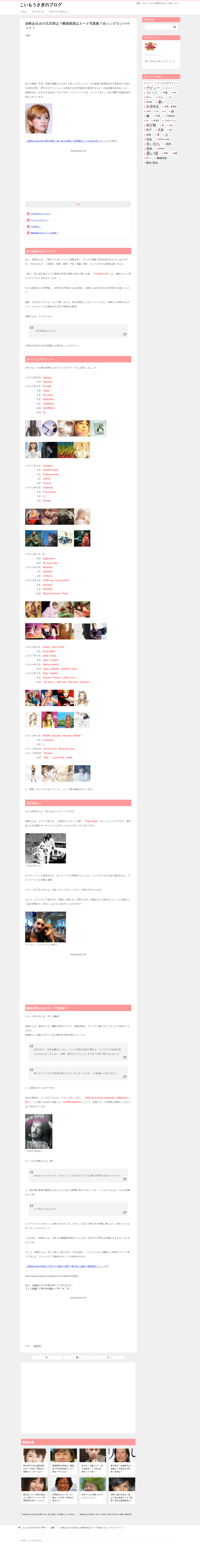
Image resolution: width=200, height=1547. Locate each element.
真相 (149, 148)
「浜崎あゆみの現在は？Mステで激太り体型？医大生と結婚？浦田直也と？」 (64, 1266)
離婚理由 (37, 1346)
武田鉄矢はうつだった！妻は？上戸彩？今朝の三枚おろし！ (63, 1497)
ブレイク (151, 92)
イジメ (149, 83)
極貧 (170, 130)
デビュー (153, 88)
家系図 (156, 121)
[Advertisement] (78, 58)
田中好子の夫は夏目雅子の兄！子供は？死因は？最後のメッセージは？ (34, 1469)
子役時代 (170, 116)
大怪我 (148, 111)
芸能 (28, 35)
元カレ (161, 97)
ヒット (169, 88)
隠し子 (148, 158)
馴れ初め (152, 162)
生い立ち (153, 144)
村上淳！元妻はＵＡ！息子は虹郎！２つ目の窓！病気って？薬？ (92, 1469)
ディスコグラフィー (40, 220)
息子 (149, 129)
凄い (161, 102)
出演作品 (152, 106)
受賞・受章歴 (170, 106)
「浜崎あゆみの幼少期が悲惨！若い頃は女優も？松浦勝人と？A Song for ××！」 (65, 141)
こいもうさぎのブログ (41, 4)
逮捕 (175, 153)
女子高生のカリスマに (41, 214)
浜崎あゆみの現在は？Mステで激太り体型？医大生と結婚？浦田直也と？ (107, 1514)
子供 (157, 116)
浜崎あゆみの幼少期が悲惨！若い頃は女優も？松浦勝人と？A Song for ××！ (50, 1514)
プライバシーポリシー (58, 12)
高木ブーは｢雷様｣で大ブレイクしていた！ (92, 1496)
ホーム (24, 12)
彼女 (171, 125)
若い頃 (152, 153)
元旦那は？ (36, 226)
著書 (166, 153)
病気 (168, 143)
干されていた (170, 120)
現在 (149, 139)
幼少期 (151, 125)
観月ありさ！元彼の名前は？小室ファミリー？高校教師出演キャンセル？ (34, 1497)
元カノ (149, 97)
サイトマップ (38, 12)
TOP (33, 1528)
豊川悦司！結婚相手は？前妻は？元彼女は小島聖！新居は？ (121, 1469)
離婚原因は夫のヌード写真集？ (45, 233)
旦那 (161, 130)
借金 (174, 92)
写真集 (149, 102)
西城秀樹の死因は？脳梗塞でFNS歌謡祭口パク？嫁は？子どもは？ (63, 1469)
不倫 (165, 92)
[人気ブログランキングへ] (151, 49)
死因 (148, 134)
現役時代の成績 (163, 139)
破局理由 (161, 149)
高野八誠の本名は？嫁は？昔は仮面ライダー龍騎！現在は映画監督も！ (121, 1497)
